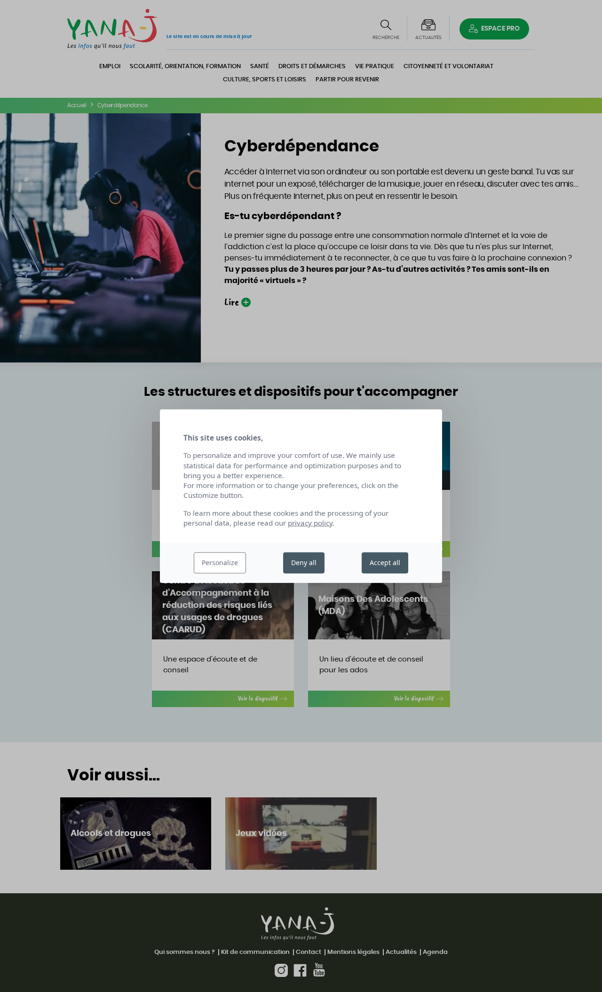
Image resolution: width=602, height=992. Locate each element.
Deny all (304, 562)
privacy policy (310, 522)
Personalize (220, 562)
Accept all (385, 562)
